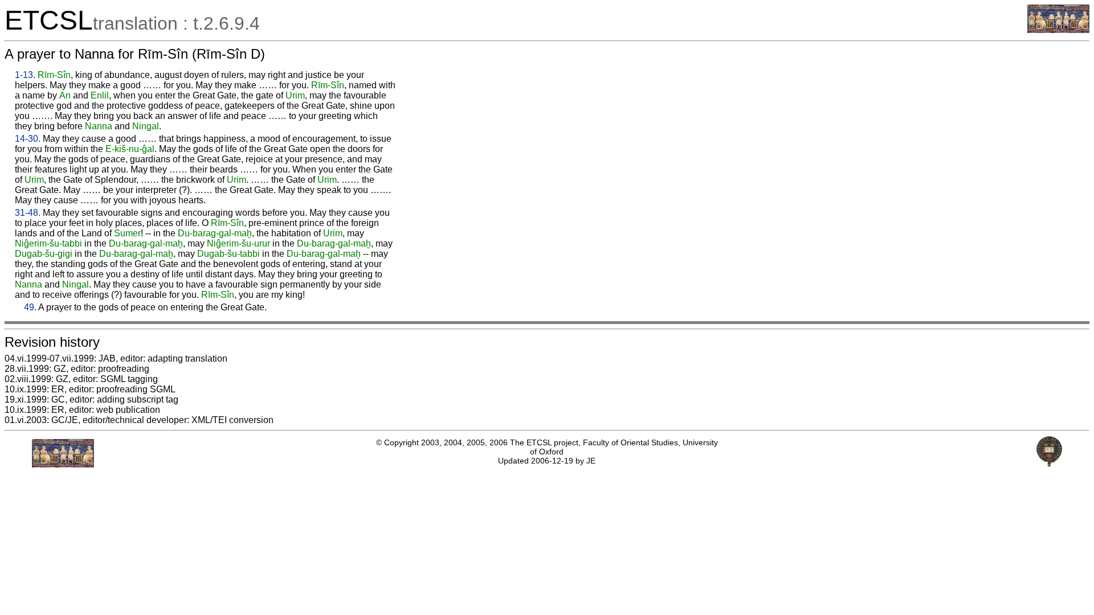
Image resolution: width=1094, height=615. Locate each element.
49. (30, 307)
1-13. (25, 75)
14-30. (27, 139)
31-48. (27, 213)
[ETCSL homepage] (1058, 30)
